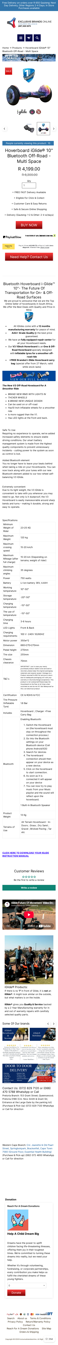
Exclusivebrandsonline (28, 1339)
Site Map (46, 1328)
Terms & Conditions (40, 1318)
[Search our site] (37, 37)
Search (10, 1318)
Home (5, 47)
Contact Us (29, 1325)
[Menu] (20, 37)
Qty (29, 181)
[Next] (53, 129)
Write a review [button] (29, 887)
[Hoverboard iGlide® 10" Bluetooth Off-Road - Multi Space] (43, 128)
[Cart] (29, 37)
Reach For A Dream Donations (23, 1328)
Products (17, 47)
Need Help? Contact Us (29, 257)
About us (22, 1318)
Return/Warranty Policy (38, 1321)
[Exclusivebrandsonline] (29, 22)
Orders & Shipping (29, 1331)
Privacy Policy (15, 1321)
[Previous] (4, 129)
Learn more (44, 247)
